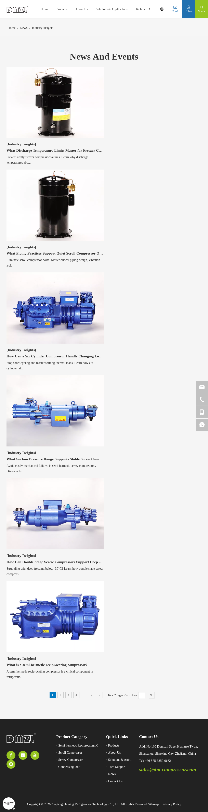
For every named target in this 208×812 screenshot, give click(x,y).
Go (151, 695)
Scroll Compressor (70, 752)
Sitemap (153, 804)
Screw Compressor (70, 759)
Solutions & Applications (112, 9)
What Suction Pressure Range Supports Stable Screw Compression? (55, 459)
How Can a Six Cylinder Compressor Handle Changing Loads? (55, 356)
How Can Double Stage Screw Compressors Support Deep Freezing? (55, 562)
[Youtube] (34, 755)
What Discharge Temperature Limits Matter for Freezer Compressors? (55, 150)
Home (44, 9)
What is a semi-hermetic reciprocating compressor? (47, 665)
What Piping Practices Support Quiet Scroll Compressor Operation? (55, 253)
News (112, 774)
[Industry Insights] (21, 144)
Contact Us (115, 781)
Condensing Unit (69, 766)
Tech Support (144, 9)
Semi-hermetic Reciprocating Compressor (85, 745)
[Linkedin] (22, 755)
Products (61, 9)
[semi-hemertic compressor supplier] (21, 738)
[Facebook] (10, 755)
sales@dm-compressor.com (167, 769)
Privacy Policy (171, 804)
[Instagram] (10, 764)
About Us (82, 9)
